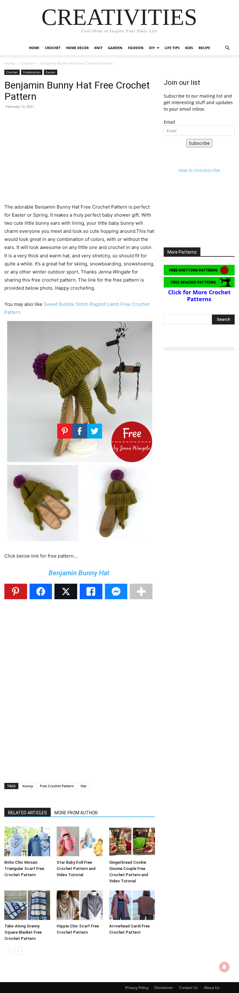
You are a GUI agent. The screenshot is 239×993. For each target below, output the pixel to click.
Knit (98, 47)
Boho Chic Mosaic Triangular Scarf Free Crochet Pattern (24, 868)
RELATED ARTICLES (27, 812)
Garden (115, 47)
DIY (152, 47)
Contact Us (188, 987)
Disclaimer (163, 987)
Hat (83, 786)
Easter (50, 72)
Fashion (135, 47)
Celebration (31, 72)
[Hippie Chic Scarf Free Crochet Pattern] (79, 905)
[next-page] (18, 951)
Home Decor (77, 47)
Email (169, 122)
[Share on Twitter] (65, 591)
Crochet (52, 47)
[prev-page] (8, 951)
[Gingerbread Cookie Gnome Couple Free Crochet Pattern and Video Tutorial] (132, 841)
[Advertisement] (79, 159)
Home (34, 47)
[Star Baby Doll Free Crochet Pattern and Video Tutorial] (79, 841)
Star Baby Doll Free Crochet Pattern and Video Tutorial (76, 868)
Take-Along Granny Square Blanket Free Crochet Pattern (23, 932)
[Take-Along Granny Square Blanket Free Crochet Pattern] (27, 905)
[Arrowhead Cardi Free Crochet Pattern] (132, 905)
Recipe (204, 47)
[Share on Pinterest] (15, 591)
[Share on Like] (91, 591)
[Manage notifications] (224, 967)
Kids (189, 47)
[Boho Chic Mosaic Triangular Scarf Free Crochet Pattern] (27, 841)
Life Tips (172, 47)
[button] (227, 48)
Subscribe (199, 143)
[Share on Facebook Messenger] (116, 591)
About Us (212, 987)
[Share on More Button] (141, 591)
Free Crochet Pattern (57, 786)
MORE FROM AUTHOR (76, 812)
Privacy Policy (136, 987)
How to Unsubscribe (199, 170)
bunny (27, 786)
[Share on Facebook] (41, 591)
